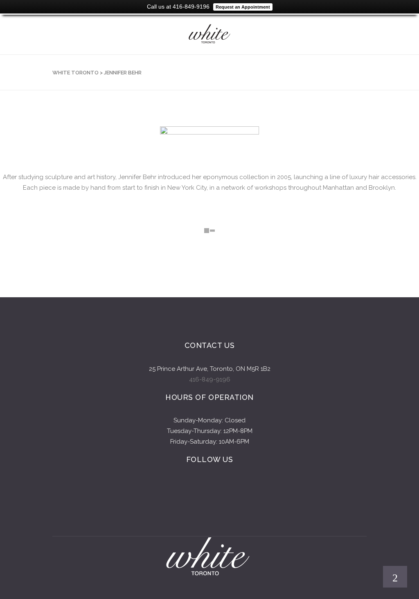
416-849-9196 (209, 379)
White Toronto (75, 73)
